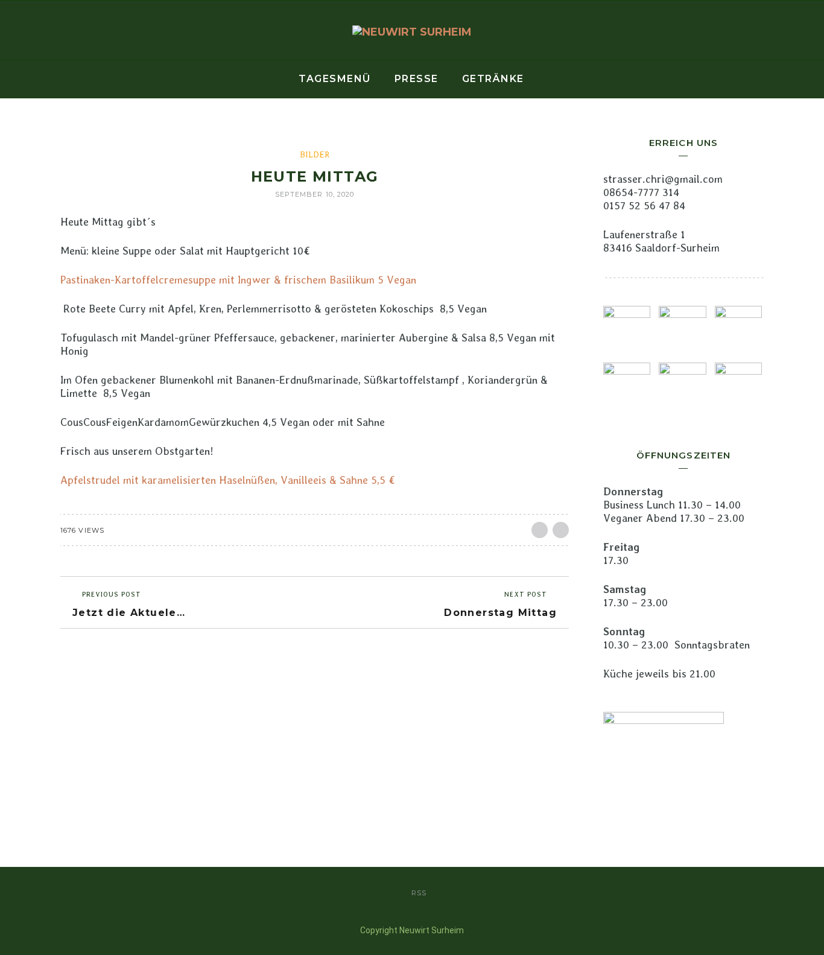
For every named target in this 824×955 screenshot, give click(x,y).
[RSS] (12, 31)
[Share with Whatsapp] (561, 530)
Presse (417, 78)
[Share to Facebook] (539, 530)
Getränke (493, 78)
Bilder (314, 154)
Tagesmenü (335, 78)
